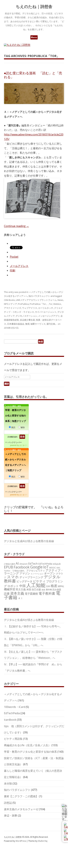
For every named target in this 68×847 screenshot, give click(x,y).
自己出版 (36, 589)
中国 (22, 586)
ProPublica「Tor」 (39, 303)
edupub (57, 563)
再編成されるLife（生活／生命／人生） (27, 745)
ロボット (13, 586)
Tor (50, 303)
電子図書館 (31, 593)
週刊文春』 (52, 323)
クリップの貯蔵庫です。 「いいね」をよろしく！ (33, 509)
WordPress (21, 841)
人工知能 (35, 585)
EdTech (33, 563)
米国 (28, 589)
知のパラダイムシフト (39, 295)
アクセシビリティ (35, 570)
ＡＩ (20, 598)
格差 (54, 586)
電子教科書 (47, 593)
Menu (34, 37)
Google (36, 567)
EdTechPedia (45, 563)
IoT (46, 567)
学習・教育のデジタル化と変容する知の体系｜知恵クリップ (15, 415)
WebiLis (57, 303)
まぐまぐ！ (23, 445)
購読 (13, 427)
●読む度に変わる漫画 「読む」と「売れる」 (33, 75)
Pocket (14, 257)
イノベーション (37, 573)
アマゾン (24, 573)
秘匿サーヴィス (38, 323)
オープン (49, 573)
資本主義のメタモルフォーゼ (21, 809)
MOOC (52, 567)
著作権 (49, 589)
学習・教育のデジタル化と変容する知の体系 (30, 751)
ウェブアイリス (29, 307)
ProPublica (23, 303)
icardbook (10, 719)
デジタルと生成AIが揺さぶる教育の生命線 (29, 541)
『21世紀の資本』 (18, 570)
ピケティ (39, 581)
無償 (27, 323)
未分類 (8, 783)
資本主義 (17, 593)
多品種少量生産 (27, 319)
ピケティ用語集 (13, 739)
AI (17, 563)
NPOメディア (10, 303)
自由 (43, 589)
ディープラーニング (31, 577)
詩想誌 (8, 803)
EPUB (8, 567)
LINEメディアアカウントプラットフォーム (36, 299)
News (60, 299)
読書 (7, 593)
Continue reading (16, 226)
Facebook (22, 567)
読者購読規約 (12, 437)
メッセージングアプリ (49, 315)
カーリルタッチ (45, 307)
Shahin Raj (42, 841)
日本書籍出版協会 (15, 323)
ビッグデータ (24, 581)
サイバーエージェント (45, 311)
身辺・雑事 (10, 815)
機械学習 (9, 589)
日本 (48, 586)
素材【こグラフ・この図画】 (21, 796)
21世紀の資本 (9, 564)
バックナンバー (15, 442)
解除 (23, 427)
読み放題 (56, 589)
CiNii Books (9, 299)
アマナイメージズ (12, 307)
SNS (58, 567)
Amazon (23, 563)
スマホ (13, 576)
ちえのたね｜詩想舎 (34, 6)
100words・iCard (14, 707)
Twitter (7, 570)
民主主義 (21, 589)
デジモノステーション (26, 315)
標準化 (61, 586)
